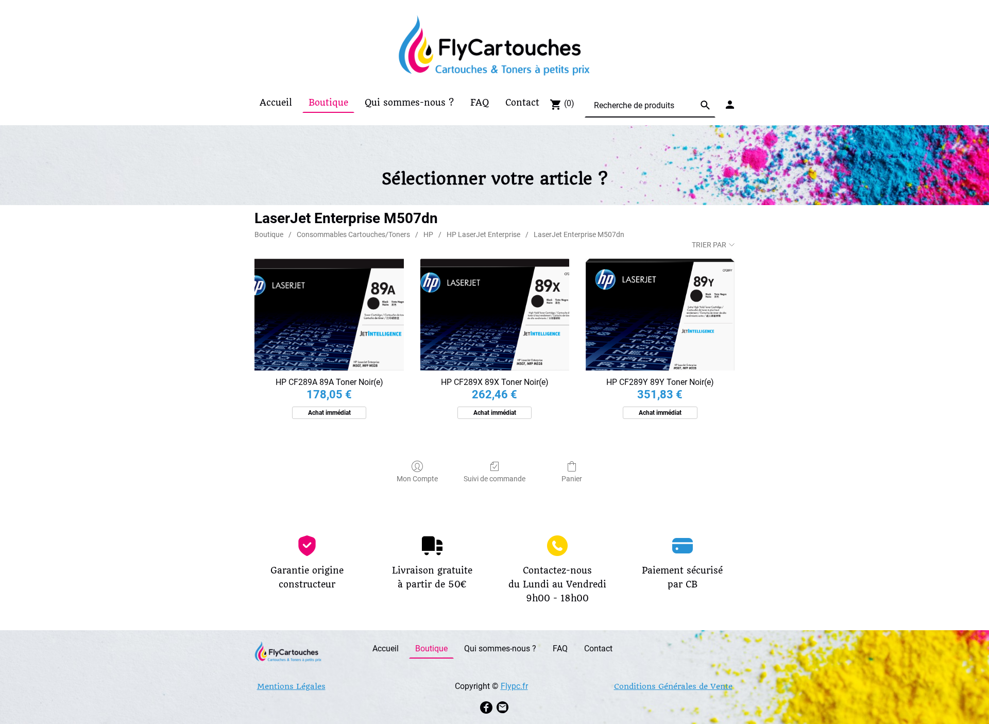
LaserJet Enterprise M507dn (579, 234)
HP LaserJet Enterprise (483, 234)
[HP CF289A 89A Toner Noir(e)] (328, 315)
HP (428, 234)
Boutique (268, 234)
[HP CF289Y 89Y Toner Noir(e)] (660, 315)
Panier (571, 479)
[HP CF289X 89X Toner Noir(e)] (494, 315)
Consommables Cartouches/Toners (353, 234)
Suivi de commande (494, 479)
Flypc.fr (514, 686)
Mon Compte (417, 479)
